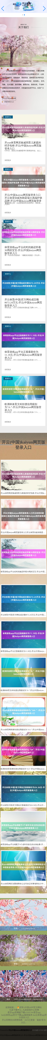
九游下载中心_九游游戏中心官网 (24, 1010)
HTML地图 (43, 1030)
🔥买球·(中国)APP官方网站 (29, 1007)
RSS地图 (35, 1030)
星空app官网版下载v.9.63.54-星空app (24, 1012)
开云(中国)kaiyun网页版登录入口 (9, 99)
